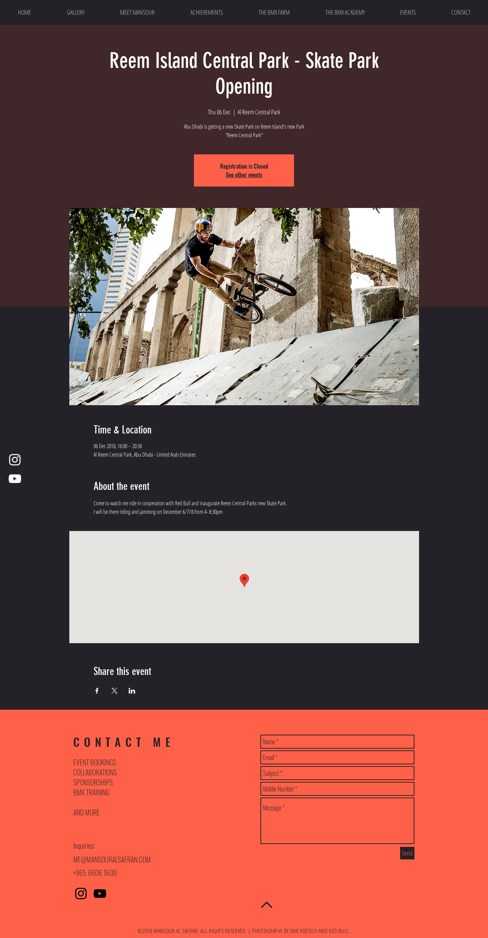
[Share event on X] (114, 691)
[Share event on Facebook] (97, 691)
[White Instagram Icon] (15, 459)
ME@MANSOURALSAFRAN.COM (112, 859)
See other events (244, 174)
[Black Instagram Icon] (81, 893)
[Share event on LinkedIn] (132, 691)
